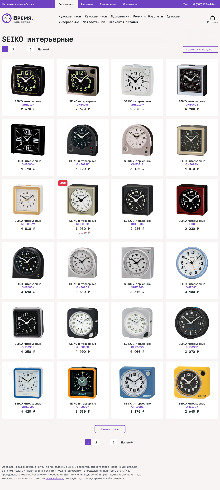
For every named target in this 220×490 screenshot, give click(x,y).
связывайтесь (54, 478)
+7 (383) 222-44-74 (204, 4)
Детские (173, 16)
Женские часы (96, 16)
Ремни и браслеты (148, 16)
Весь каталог (66, 4)
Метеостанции (94, 22)
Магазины (87, 4)
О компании (130, 4)
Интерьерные (69, 22)
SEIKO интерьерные (28, 103)
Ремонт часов (108, 4)
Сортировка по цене (199, 49)
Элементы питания (124, 22)
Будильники (120, 16)
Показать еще (110, 429)
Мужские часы (70, 16)
